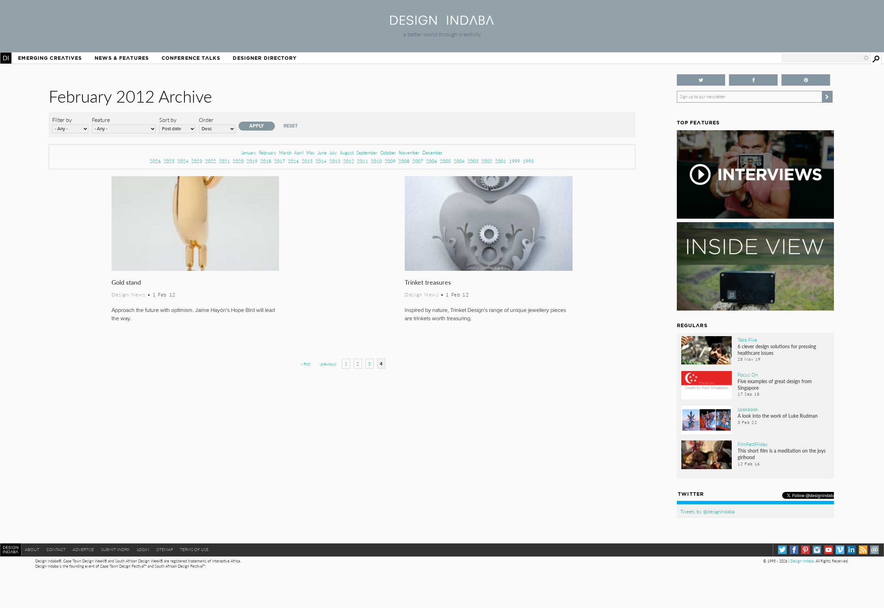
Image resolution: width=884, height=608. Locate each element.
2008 (404, 161)
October (388, 152)
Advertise (83, 549)
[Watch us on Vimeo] (840, 549)
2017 (279, 161)
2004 (459, 161)
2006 (431, 161)
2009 (390, 161)
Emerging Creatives (50, 58)
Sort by (167, 120)
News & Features (122, 58)
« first (305, 364)
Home (6, 58)
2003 (473, 161)
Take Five (747, 339)
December (432, 152)
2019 (252, 161)
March (285, 152)
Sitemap (164, 549)
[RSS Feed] (863, 549)
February (267, 152)
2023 (196, 161)
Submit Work (115, 549)
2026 (155, 161)
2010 (376, 161)
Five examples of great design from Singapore (775, 384)
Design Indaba (802, 560)
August (347, 152)
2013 (334, 161)
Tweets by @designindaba (707, 511)
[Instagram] (817, 549)
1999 (514, 161)
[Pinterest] (805, 549)
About (32, 549)
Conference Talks (191, 58)
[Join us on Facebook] (753, 80)
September (366, 152)
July (333, 152)
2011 (362, 161)
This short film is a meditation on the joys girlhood (782, 453)
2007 (417, 161)
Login (143, 549)
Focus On (748, 374)
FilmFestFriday (753, 443)
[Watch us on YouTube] (828, 549)
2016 (293, 161)
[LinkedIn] (851, 549)
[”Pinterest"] (805, 80)
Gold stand (126, 282)
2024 (183, 161)
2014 (321, 161)
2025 (169, 161)
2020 (238, 161)
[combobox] (825, 58)
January (248, 152)
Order (206, 120)
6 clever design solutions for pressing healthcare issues (777, 349)
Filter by (62, 120)
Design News (128, 294)
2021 (224, 161)
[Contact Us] (874, 549)
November (409, 152)
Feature (101, 120)
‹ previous (327, 364)
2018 (265, 161)
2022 (210, 161)
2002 (486, 161)
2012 (348, 161)
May (310, 152)
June (322, 152)
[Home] (442, 23)
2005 (445, 161)
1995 (528, 161)
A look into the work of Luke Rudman (778, 415)
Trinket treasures (428, 282)
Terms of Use (194, 549)
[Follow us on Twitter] (701, 80)
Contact (56, 549)
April (299, 152)
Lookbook (748, 409)
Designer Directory (265, 58)
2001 (500, 161)
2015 (307, 161)
